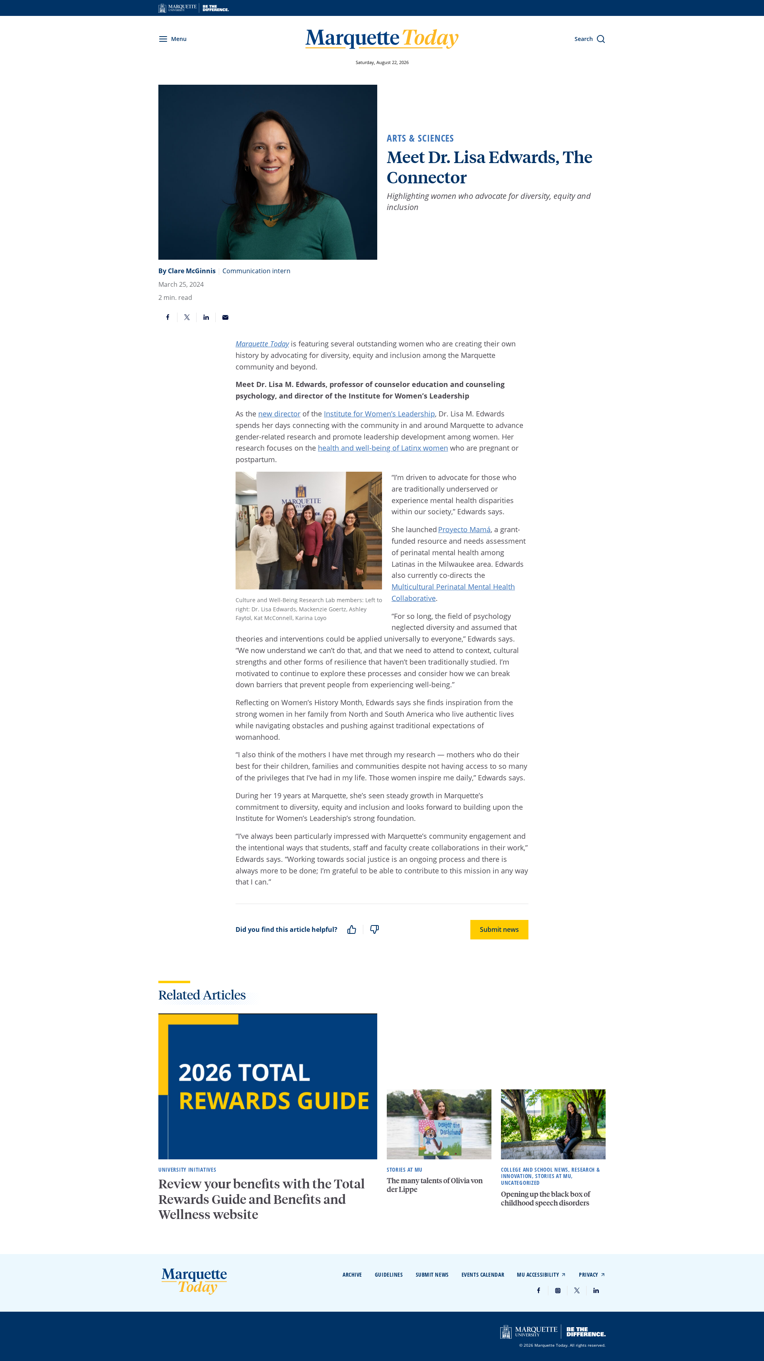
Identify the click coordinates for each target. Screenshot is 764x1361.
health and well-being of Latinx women (383, 448)
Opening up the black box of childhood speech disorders (545, 1198)
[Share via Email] (225, 317)
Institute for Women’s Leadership (379, 413)
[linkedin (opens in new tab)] (596, 1290)
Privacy (588, 1274)
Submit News (432, 1274)
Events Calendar (483, 1274)
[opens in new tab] (193, 8)
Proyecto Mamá (464, 529)
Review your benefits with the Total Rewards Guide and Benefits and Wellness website (261, 1199)
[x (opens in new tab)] (577, 1290)
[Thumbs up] (352, 929)
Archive (352, 1274)
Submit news (499, 929)
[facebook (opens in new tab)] (538, 1290)
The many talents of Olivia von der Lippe (435, 1184)
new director (279, 413)
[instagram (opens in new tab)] (557, 1290)
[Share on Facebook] (167, 317)
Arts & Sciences (420, 138)
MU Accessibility (538, 1274)
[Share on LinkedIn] (206, 317)
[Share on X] (187, 317)
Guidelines (389, 1274)
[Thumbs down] (374, 929)
